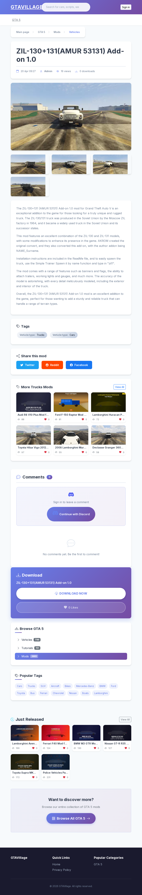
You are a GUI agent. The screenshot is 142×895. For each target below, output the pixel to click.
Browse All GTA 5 (71, 818)
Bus (32, 693)
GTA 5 (16, 20)
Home (56, 864)
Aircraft (55, 686)
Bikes (68, 686)
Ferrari (43, 693)
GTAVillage (27, 7)
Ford (113, 686)
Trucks (31, 686)
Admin (48, 71)
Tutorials (30, 648)
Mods (57, 32)
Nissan (73, 693)
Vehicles (30, 639)
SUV (43, 686)
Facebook (81, 365)
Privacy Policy (61, 870)
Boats (85, 693)
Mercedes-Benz (85, 686)
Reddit (54, 365)
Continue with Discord (74, 514)
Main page (22, 32)
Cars (19, 686)
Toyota (21, 693)
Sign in (126, 7)
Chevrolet (58, 693)
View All (119, 386)
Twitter (30, 365)
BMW (102, 686)
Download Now (73, 593)
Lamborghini (101, 693)
